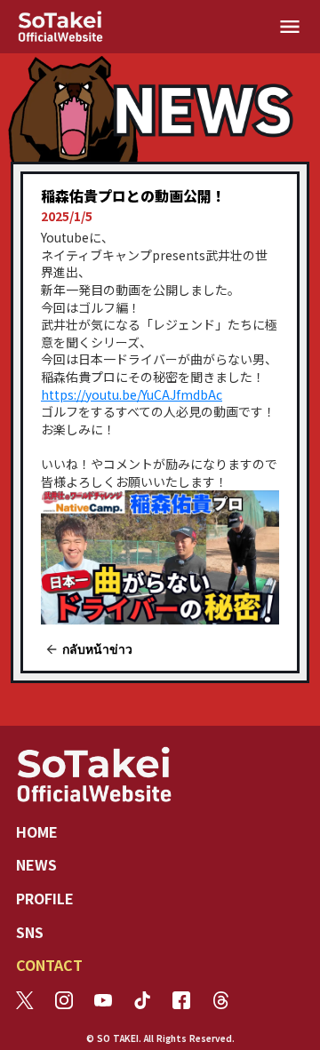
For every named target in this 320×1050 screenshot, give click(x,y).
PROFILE (45, 898)
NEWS (36, 864)
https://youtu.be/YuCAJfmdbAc (131, 394)
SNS (30, 932)
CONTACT (49, 964)
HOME (37, 831)
